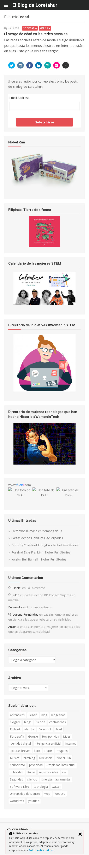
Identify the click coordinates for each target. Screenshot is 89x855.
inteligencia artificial (48, 743)
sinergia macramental (55, 779)
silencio (32, 779)
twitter (56, 787)
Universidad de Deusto (25, 794)
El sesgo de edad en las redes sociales (36, 34)
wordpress (17, 801)
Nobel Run (64, 758)
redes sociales (48, 772)
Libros (48, 751)
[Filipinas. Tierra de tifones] (44, 246)
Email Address (19, 98)
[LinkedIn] (38, 65)
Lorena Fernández (25, 614)
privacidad (36, 765)
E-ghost (15, 729)
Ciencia (40, 722)
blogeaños (58, 715)
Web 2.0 (44, 28)
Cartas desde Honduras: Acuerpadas (37, 538)
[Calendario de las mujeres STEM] (44, 304)
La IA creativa (36, 588)
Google (33, 736)
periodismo (17, 765)
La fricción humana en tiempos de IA (36, 531)
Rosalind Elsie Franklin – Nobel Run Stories (40, 552)
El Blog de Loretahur (34, 5)
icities (67, 736)
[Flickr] (56, 65)
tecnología (41, 787)
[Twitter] (11, 65)
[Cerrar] (80, 834)
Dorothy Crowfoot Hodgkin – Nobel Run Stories (44, 545)
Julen (16, 595)
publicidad (16, 772)
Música (14, 758)
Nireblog (29, 758)
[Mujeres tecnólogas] (44, 463)
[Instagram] (20, 65)
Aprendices (17, 715)
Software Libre (20, 787)
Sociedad (29, 28)
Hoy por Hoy (50, 736)
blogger (15, 722)
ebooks (29, 729)
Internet (70, 743)
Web (47, 794)
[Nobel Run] (44, 188)
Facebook (45, 729)
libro (37, 751)
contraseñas (57, 722)
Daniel (17, 588)
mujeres (62, 751)
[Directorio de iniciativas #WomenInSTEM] (44, 390)
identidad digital (20, 743)
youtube (33, 801)
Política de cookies (41, 850)
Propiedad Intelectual (61, 765)
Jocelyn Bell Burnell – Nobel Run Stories (38, 559)
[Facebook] (29, 65)
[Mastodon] (65, 65)
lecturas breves (20, 751)
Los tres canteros (39, 607)
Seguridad (16, 779)
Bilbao (33, 715)
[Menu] (8, 5)
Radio (31, 772)
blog (44, 715)
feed (59, 729)
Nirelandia (46, 758)
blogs (27, 722)
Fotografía (17, 736)
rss (64, 772)
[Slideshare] (47, 65)
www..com (19, 485)
